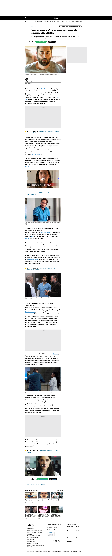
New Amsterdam (31, 484)
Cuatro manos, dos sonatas (77, 21)
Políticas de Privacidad (52, 527)
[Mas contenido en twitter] (56, 541)
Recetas (78, 537)
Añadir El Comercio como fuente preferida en (70, 26)
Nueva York (49, 21)
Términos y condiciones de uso (54, 524)
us (68, 530)
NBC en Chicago (36, 154)
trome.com (58, 551)
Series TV (38, 484)
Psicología (54, 21)
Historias (69, 541)
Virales (69, 537)
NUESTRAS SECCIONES (71, 524)
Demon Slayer (68, 21)
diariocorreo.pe (66, 551)
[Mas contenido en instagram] (58, 541)
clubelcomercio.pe (39, 551)
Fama (68, 534)
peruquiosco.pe (74, 551)
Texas (45, 21)
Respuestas (70, 526)
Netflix (43, 484)
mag (80, 551)
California (41, 21)
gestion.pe (46, 551)
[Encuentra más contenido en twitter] (29, 41)
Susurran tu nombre (60, 21)
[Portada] (30, 527)
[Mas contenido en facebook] (53, 541)
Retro (77, 534)
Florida (36, 21)
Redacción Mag (31, 81)
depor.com (52, 551)
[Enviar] (26, 21)
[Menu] (26, 18)
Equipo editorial (30, 528)
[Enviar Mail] (26, 81)
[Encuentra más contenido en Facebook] (26, 41)
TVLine (55, 354)
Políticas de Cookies (51, 529)
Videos (78, 526)
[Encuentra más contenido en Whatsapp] (32, 41)
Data (77, 530)
